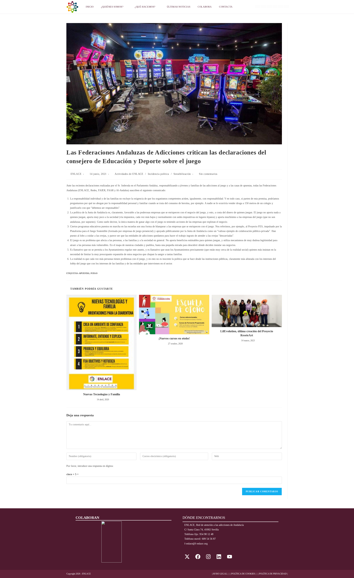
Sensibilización (182, 174)
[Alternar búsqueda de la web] (240, 7)
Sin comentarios (208, 174)
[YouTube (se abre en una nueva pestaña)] (280, 6)
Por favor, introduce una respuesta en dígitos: (90, 466)
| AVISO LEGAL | (220, 573)
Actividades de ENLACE (129, 174)
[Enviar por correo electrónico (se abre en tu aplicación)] (286, 6)
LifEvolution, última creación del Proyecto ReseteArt (246, 333)
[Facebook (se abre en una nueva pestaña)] (263, 6)
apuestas (84, 273)
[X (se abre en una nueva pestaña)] (258, 6)
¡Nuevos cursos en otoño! (174, 338)
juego (94, 273)
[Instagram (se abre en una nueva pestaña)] (269, 6)
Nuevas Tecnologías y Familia (101, 394)
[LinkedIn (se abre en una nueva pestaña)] (275, 6)
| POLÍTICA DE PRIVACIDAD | (273, 573)
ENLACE (76, 174)
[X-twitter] (187, 556)
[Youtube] (229, 556)
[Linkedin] (218, 556)
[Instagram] (208, 556)
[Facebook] (197, 556)
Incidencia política (158, 174)
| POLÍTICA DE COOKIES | (243, 573)
